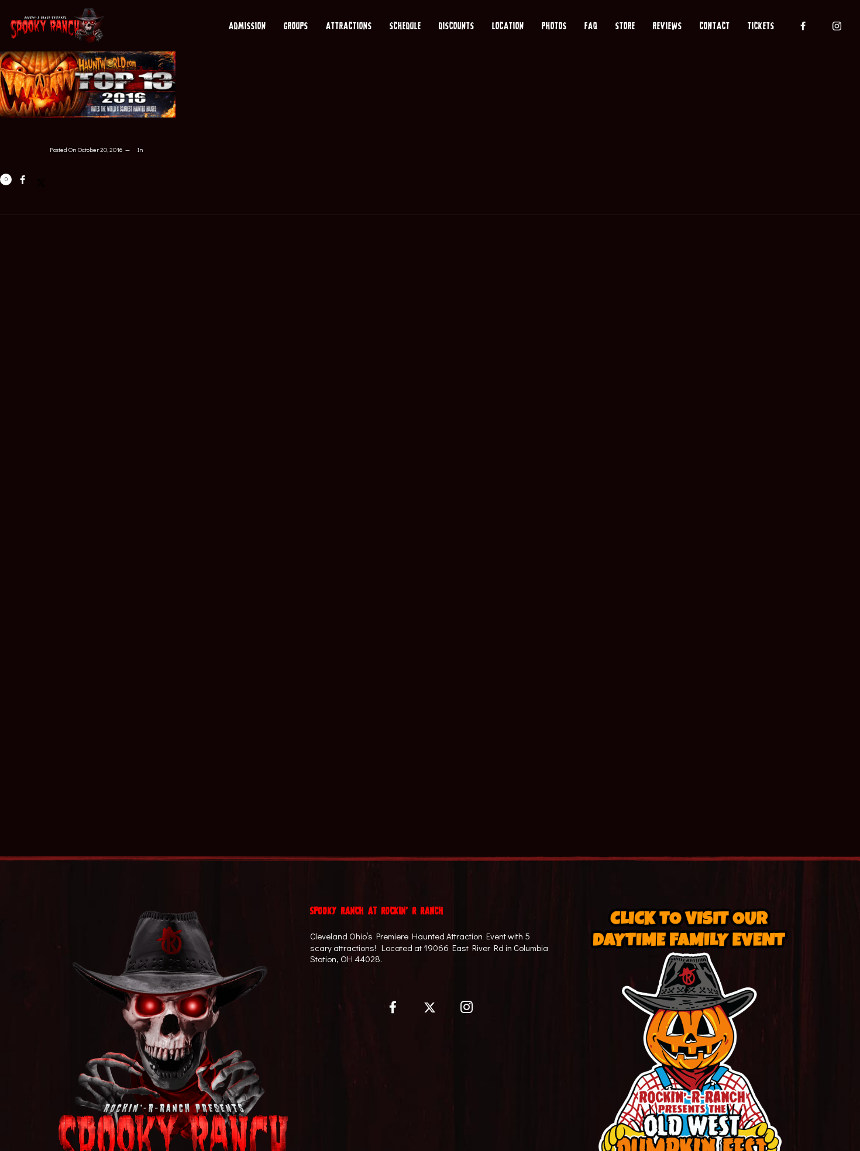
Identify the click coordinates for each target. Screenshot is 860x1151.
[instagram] (837, 25)
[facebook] (803, 25)
